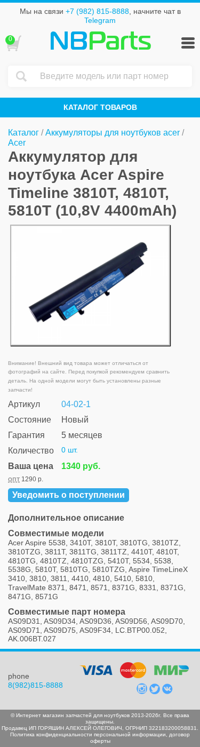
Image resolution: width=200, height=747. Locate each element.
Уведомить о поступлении (68, 494)
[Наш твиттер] (155, 691)
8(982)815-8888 (35, 685)
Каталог (23, 132)
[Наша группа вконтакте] (167, 691)
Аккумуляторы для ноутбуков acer (112, 132)
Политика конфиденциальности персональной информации (88, 734)
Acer (17, 142)
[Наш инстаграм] (143, 691)
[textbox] (113, 76)
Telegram (100, 20)
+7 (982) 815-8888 (97, 11)
